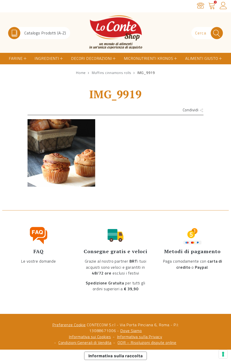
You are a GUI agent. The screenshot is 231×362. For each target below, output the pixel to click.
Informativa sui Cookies (90, 337)
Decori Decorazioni (91, 58)
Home (81, 72)
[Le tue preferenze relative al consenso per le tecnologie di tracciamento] (223, 354)
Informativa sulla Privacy (139, 337)
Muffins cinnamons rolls (111, 72)
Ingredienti (47, 58)
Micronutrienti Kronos (148, 58)
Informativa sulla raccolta (115, 355)
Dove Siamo (131, 331)
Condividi (191, 110)
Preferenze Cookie (69, 325)
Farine (16, 58)
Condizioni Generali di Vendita (84, 343)
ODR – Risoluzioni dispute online (147, 343)
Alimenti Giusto (201, 58)
